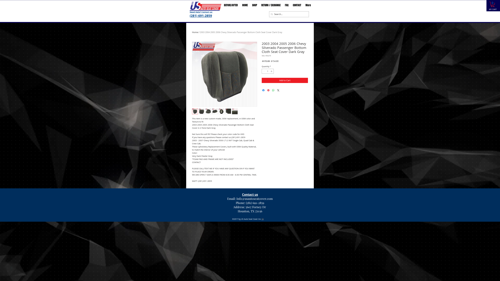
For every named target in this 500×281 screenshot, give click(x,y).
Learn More (274, 68)
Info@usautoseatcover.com (254, 199)
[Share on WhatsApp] (273, 108)
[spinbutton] (267, 89)
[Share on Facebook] (263, 108)
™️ (262, 219)
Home (195, 32)
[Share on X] (278, 108)
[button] (492, 4)
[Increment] (271, 89)
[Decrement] (263, 89)
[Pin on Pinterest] (268, 108)
